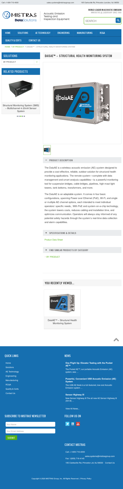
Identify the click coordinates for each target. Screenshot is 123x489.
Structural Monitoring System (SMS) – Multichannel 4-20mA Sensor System (21, 108)
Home (7, 46)
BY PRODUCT (18, 46)
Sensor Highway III (75, 394)
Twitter (68, 424)
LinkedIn (73, 424)
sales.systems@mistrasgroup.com (60, 2)
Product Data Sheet (54, 239)
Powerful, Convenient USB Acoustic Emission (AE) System (91, 380)
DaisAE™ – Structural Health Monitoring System (62, 322)
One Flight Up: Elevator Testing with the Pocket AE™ (89, 364)
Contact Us (110, 462)
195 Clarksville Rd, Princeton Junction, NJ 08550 (100, 2)
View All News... (72, 408)
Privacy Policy (85, 478)
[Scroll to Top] (117, 340)
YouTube (78, 424)
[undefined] (81, 125)
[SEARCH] (118, 19)
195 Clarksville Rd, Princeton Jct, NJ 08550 (84, 462)
